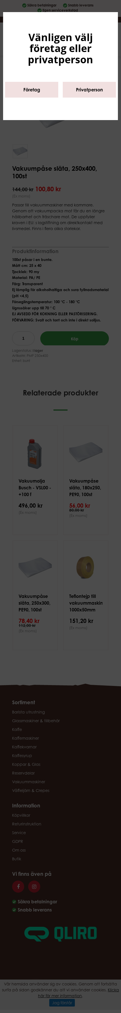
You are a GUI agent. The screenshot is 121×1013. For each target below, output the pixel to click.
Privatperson (89, 90)
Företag (31, 90)
